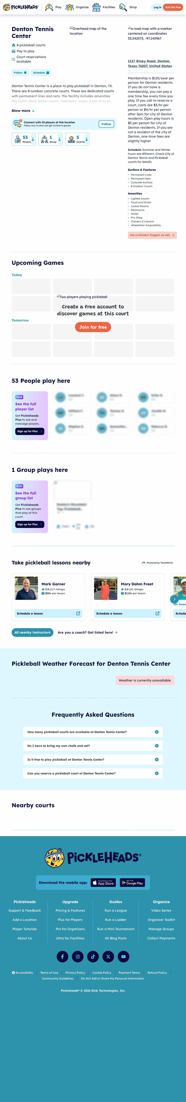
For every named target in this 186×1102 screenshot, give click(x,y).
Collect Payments (161, 938)
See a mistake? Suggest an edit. (150, 235)
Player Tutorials (25, 929)
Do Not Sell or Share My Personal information (112, 978)
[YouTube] (123, 956)
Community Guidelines (58, 978)
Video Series (161, 910)
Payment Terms (129, 972)
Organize (82, 7)
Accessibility (24, 972)
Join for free (93, 327)
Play (58, 7)
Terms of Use (49, 972)
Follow (106, 124)
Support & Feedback (25, 910)
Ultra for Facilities (70, 938)
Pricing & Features (70, 910)
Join (173, 7)
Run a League (116, 910)
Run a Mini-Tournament (115, 929)
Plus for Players (70, 920)
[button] (20, 72)
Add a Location (25, 920)
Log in (157, 7)
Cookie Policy (101, 972)
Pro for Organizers (70, 929)
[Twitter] (108, 956)
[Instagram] (78, 956)
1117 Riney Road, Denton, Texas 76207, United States (150, 63)
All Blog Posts (116, 938)
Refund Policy (157, 972)
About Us (24, 938)
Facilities (109, 7)
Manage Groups (161, 929)
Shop (133, 7)
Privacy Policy (75, 972)
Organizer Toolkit (161, 920)
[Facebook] (62, 956)
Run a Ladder (115, 920)
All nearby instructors (32, 632)
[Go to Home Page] (21, 7)
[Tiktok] (93, 956)
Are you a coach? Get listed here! (85, 632)
